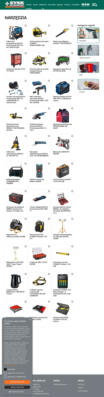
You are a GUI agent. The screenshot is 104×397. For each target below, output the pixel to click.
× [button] (30, 319)
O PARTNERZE (83, 391)
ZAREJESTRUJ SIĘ (43, 5)
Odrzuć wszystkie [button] (17, 387)
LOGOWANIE (75, 5)
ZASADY (35, 5)
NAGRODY (60, 5)
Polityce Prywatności (10, 365)
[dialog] (17, 356)
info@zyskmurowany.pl (41, 394)
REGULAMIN (52, 5)
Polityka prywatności (60, 384)
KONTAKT (67, 5)
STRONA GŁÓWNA (29, 5)
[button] (17, 392)
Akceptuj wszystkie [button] (17, 382)
